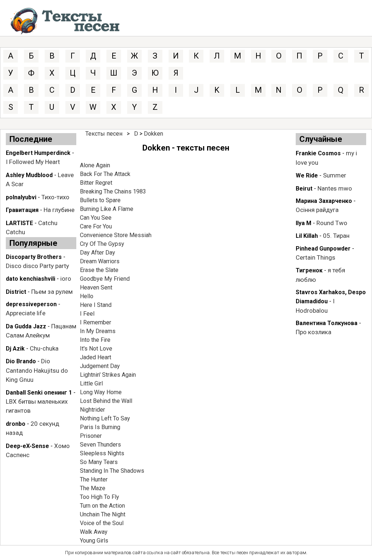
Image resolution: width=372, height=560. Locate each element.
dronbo (15, 423)
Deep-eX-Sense (27, 446)
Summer (334, 175)
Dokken (153, 133)
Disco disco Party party (37, 265)
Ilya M (303, 223)
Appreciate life (25, 313)
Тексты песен (103, 133)
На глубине (59, 209)
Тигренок (309, 270)
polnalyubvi (21, 197)
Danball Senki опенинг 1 (39, 392)
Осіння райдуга (317, 209)
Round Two (331, 223)
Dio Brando (21, 361)
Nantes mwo (335, 188)
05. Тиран (336, 235)
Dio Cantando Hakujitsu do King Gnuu (37, 370)
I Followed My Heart (33, 161)
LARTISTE (19, 223)
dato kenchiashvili (30, 278)
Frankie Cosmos (318, 153)
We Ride (307, 175)
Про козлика (313, 332)
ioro (65, 278)
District (16, 291)
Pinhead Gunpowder (323, 248)
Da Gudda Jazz (26, 326)
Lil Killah (307, 235)
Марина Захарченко (324, 200)
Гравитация (22, 210)
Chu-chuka (44, 348)
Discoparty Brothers (34, 256)
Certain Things (315, 257)
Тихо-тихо (55, 197)
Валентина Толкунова (326, 323)
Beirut (304, 188)
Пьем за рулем (52, 291)
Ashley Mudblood (29, 175)
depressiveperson (31, 304)
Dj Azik (15, 348)
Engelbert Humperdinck (38, 152)
